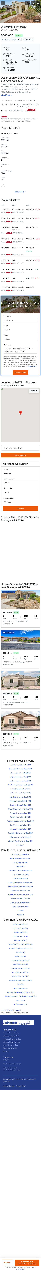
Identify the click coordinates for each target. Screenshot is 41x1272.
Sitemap (5, 1051)
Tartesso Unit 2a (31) (20, 928)
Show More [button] (19, 192)
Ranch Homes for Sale (20, 907)
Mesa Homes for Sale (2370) (20, 773)
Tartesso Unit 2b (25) (20, 936)
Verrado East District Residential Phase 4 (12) (20, 996)
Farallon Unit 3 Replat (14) (20, 968)
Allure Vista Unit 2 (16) (20, 964)
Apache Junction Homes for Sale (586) (20, 821)
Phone (6, 335)
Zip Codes (20, 915)
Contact (7, 1263)
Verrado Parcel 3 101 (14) (20, 972)
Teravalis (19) (20, 952)
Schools (20, 911)
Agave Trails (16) (20, 956)
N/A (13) (20, 984)
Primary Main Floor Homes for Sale (20, 886)
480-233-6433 (20, 1269)
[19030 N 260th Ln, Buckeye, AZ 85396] (20, 599)
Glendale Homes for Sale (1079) (20, 797)
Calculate (20, 508)
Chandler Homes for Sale (11, 1042)
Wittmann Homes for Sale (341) (20, 837)
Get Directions (20, 455)
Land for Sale (20, 866)
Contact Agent (20, 372)
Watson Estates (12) (20, 988)
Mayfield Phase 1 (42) (20, 924)
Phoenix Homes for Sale (11, 1033)
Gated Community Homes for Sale (20, 895)
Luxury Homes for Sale (20, 874)
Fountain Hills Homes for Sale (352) (20, 833)
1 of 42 (36, 20)
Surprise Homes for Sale (11, 1036)
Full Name (7, 316)
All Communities (19, 1004)
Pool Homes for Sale (20, 878)
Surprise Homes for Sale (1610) (20, 777)
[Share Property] (33, 3)
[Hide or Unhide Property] (27, 3)
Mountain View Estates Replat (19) (20, 948)
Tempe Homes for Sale (10, 1045)
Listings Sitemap (8, 1086)
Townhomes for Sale (20, 862)
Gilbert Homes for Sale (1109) (20, 793)
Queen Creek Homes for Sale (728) (20, 809)
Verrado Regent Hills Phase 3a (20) (20, 944)
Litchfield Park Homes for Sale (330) (20, 841)
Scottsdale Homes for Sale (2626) (20, 769)
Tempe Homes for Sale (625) (20, 817)
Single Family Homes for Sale (20, 858)
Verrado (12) (20, 1000)
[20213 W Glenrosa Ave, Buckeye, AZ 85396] (20, 721)
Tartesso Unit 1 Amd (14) (20, 976)
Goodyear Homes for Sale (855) (21, 801)
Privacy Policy (32, 366)
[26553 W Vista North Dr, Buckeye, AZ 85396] (20, 640)
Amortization (8, 498)
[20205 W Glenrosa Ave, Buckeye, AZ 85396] (20, 680)
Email (6, 326)
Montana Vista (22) (20, 940)
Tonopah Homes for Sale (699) (20, 813)
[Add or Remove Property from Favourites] (38, 3)
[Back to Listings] (3, 3)
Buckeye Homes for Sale (20, 854)
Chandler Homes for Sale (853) (20, 805)
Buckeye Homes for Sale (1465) (20, 781)
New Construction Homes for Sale (20, 870)
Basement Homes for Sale (20, 899)
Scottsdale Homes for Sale (12, 1039)
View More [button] (5, 95)
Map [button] (33, 390)
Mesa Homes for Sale (10, 1048)
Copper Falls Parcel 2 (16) (20, 960)
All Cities (20, 845)
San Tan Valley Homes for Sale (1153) (20, 785)
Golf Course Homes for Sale (20, 903)
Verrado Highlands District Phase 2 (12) (20, 992)
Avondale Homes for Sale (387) (20, 829)
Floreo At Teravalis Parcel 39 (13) (20, 980)
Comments (8, 345)
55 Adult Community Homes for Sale (20, 882)
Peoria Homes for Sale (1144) (20, 789)
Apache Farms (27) (20, 932)
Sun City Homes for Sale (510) (20, 825)
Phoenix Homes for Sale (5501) (20, 765)
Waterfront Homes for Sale (20, 890)
